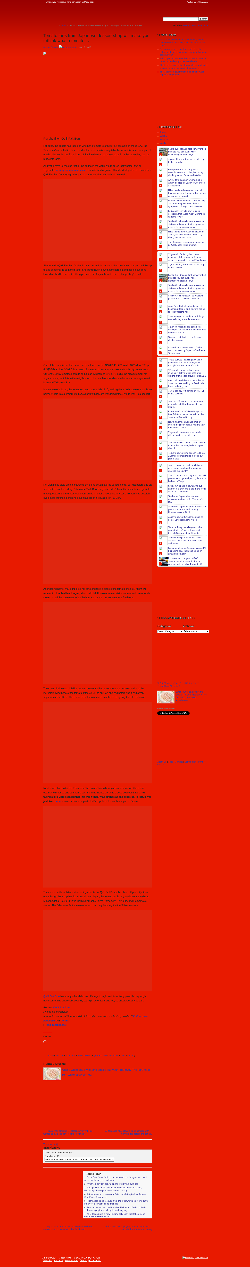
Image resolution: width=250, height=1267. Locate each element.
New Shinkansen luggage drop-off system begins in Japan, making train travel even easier (186, 425)
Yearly (163, 143)
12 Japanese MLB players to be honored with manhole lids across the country (128, 1132)
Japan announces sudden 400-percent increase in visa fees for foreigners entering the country (187, 468)
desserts (59, 1055)
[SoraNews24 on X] (177, 2)
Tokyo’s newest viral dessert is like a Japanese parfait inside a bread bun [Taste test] (186, 456)
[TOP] (56, 25)
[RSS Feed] (184, 2)
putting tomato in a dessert (71, 170)
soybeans (114, 1055)
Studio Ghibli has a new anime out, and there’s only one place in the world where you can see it (187, 489)
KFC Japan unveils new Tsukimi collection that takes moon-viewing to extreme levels (183, 60)
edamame (70, 1055)
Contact (179, 762)
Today (163, 132)
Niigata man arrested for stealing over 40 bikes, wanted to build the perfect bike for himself (68, 1132)
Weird (186, 25)
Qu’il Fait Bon (51, 996)
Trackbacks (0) (50, 1144)
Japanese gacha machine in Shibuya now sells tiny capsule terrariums (186, 318)
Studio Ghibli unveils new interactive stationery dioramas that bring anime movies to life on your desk (186, 224)
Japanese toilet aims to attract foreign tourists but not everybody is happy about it (186, 445)
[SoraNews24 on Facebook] (167, 2)
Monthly (164, 139)
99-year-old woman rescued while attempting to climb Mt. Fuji (184, 433)
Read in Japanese (55, 1024)
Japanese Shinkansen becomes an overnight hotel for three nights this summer (185, 404)
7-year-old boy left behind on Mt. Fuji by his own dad (112, 1184)
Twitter (64, 1020)
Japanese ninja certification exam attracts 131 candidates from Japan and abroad (185, 540)
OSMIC (87, 1055)
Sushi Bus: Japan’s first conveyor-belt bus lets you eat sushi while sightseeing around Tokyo (187, 152)
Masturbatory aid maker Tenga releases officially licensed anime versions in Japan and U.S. (184, 66)
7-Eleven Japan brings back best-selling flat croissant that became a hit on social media (187, 329)
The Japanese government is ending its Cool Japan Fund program (186, 243)
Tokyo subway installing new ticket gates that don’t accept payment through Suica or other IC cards (185, 362)
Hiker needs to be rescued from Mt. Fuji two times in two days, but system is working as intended (116, 1202)
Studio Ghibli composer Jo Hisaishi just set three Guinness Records (185, 297)
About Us (161, 762)
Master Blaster (50, 47)
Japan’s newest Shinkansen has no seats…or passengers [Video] (185, 518)
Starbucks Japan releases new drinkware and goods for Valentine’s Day (185, 499)
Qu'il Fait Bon (100, 1055)
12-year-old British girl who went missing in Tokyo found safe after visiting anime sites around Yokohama (187, 257)
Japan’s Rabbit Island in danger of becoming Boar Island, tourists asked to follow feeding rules (186, 309)
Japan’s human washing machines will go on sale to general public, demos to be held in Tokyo (187, 478)
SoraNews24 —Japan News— (78, 12)
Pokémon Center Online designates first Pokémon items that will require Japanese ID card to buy (186, 414)
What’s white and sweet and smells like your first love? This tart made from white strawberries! (191, 696)
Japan (51, 1055)
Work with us (71, 1260)
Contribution (190, 762)
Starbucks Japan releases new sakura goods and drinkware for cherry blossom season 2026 (187, 509)
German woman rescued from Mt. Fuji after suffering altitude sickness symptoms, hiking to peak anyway (115, 1209)
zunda (57, 801)
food (80, 1055)
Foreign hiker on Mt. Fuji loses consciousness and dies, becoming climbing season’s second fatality (113, 1189)
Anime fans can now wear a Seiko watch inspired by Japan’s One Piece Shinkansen (186, 183)
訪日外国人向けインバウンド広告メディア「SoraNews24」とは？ (178, 684)
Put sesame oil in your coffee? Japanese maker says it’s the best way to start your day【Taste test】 (185, 561)
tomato (130, 1055)
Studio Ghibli (196, 25)
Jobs (206, 25)
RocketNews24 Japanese (197, 2)
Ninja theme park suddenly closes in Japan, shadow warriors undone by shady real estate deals (186, 234)
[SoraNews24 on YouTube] (180, 2)
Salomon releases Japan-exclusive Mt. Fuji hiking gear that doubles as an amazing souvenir (187, 551)
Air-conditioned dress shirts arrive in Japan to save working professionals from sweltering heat (186, 383)
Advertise (47, 1260)
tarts (123, 1055)
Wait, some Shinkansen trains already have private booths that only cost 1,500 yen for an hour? (182, 42)
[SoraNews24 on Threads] (174, 2)
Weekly (163, 136)
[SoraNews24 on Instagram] (171, 2)
